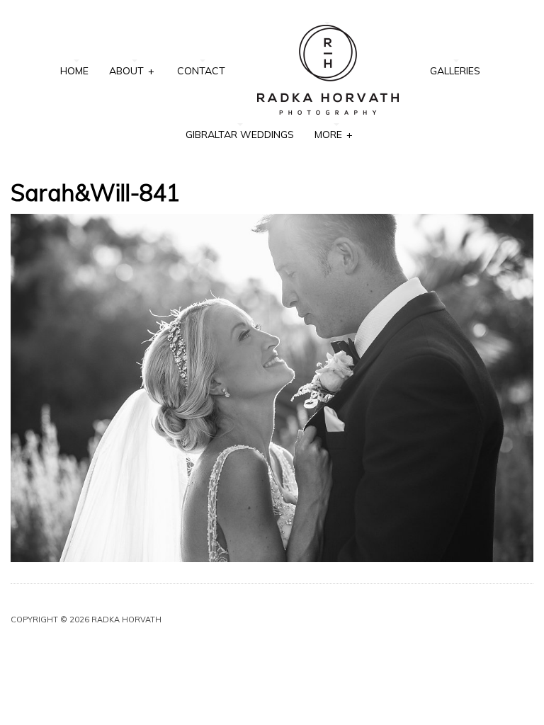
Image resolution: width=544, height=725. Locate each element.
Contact (201, 70)
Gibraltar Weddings (240, 134)
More (333, 134)
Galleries (455, 70)
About (131, 70)
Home (74, 70)
